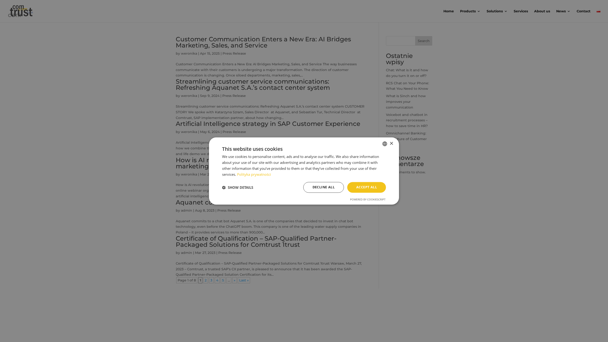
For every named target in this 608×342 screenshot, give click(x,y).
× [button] (391, 143)
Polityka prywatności (254, 174)
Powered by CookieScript (367, 199)
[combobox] (384, 143)
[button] (237, 187)
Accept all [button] (366, 187)
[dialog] (304, 170)
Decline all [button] (324, 187)
